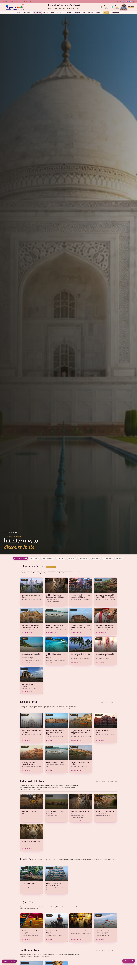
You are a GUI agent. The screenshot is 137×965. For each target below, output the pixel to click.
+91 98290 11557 (27, 1)
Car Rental (77, 12)
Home (18, 12)
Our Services (67, 12)
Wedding (90, 12)
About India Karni (56, 12)
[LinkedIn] (130, 1)
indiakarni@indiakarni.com (11, 1)
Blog (84, 12)
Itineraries (37, 12)
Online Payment (115, 12)
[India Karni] (15, 7)
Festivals (45, 12)
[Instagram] (127, 1)
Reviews (98, 12)
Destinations (27, 12)
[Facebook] (123, 1)
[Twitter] (133, 1)
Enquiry (106, 12)
